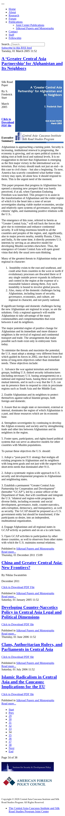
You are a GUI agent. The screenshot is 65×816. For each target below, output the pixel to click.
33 (10, 728)
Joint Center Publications (30, 25)
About (12, 12)
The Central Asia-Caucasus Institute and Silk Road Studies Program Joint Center (34, 810)
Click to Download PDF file (7, 122)
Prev (11, 712)
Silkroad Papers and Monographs (35, 28)
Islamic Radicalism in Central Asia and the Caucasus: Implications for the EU (29, 682)
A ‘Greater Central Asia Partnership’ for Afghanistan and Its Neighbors (32, 63)
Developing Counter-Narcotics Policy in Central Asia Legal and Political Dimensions (31, 612)
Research (14, 15)
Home (12, 9)
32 (10, 725)
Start (11, 709)
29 (10, 716)
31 (10, 722)
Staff (11, 34)
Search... (6, 44)
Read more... (8, 551)
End (11, 751)
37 (10, 741)
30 (10, 719)
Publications (16, 21)
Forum (12, 18)
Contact (13, 31)
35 (10, 735)
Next (11, 748)
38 (10, 744)
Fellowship (15, 37)
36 (10, 738)
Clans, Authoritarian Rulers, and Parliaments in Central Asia (31, 647)
